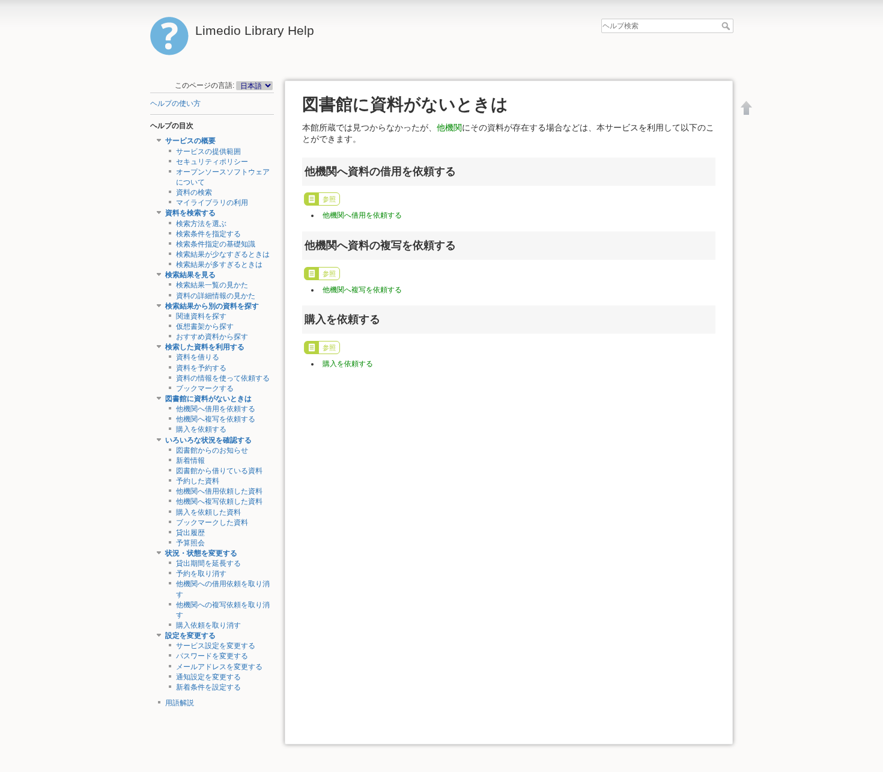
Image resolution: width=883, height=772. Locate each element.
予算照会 (190, 543)
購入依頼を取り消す (208, 625)
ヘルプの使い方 (175, 103)
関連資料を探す (201, 316)
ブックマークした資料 (212, 522)
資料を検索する (190, 213)
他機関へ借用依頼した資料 (219, 491)
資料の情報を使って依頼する (223, 378)
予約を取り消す (201, 573)
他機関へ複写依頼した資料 (219, 501)
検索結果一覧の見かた (212, 285)
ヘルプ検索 (727, 26)
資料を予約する (201, 368)
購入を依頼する (201, 429)
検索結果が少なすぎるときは (223, 254)
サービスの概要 (190, 140)
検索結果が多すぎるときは (219, 264)
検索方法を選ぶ (201, 223)
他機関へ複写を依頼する (215, 419)
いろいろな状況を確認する (208, 440)
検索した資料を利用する (204, 347)
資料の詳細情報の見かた (215, 296)
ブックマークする (205, 388)
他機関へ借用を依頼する (215, 409)
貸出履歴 (190, 532)
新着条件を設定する (208, 687)
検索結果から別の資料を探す (212, 306)
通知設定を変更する (208, 677)
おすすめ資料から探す (212, 336)
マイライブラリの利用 (212, 202)
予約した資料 (197, 481)
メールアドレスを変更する (219, 667)
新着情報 (190, 460)
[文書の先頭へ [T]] (746, 107)
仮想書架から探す (205, 326)
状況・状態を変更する (201, 553)
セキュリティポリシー (212, 162)
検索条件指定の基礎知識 (215, 244)
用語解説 (179, 703)
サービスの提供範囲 (208, 151)
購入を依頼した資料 (208, 512)
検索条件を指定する (208, 234)
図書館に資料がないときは (208, 398)
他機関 (449, 127)
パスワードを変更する (212, 656)
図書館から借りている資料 (219, 471)
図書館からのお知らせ (212, 450)
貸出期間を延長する (208, 563)
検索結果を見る (190, 275)
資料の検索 (194, 192)
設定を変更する (190, 635)
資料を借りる (197, 357)
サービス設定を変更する (215, 646)
